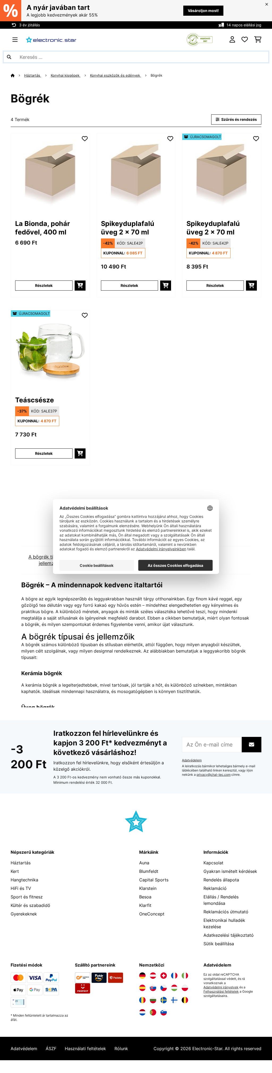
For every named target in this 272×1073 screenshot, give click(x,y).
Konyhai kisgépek (65, 75)
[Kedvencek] (244, 39)
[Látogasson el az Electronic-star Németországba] (142, 975)
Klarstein (147, 888)
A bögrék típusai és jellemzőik (49, 560)
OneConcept (151, 914)
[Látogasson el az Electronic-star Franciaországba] (174, 975)
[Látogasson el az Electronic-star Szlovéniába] (163, 1012)
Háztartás (32, 75)
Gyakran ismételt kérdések (230, 871)
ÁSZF (51, 1048)
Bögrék (157, 75)
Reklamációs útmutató (225, 911)
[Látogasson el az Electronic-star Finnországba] (174, 1000)
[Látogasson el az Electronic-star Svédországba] (163, 1000)
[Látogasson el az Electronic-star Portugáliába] (153, 1012)
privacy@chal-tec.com (214, 775)
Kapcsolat (213, 862)
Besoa (145, 896)
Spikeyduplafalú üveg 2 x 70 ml (127, 228)
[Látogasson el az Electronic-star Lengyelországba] (185, 988)
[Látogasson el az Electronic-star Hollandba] (142, 1012)
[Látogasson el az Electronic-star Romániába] (142, 1000)
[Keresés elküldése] (9, 57)
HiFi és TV (21, 888)
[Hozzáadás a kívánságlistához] (85, 139)
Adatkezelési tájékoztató (228, 935)
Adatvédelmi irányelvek (221, 987)
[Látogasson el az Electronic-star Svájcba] (163, 975)
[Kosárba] (80, 285)
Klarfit (145, 905)
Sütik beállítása (218, 943)
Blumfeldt (148, 871)
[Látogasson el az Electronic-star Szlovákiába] (153, 988)
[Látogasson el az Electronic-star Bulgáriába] (153, 1000)
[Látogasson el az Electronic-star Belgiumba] (185, 1000)
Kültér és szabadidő (30, 905)
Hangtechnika (24, 879)
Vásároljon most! (203, 10)
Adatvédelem (192, 760)
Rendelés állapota (221, 879)
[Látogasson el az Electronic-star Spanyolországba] (142, 988)
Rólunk (121, 1048)
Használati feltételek (85, 1048)
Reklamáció (215, 888)
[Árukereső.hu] (199, 39)
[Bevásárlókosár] (257, 39)
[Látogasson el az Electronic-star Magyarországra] (174, 988)
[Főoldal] (17, 75)
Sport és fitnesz (27, 896)
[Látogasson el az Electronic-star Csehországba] (163, 988)
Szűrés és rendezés (238, 119)
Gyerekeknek (24, 914)
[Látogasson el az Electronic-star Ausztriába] (153, 975)
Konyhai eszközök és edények (115, 75)
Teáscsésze (34, 400)
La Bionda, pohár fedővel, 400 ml (42, 228)
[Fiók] (232, 39)
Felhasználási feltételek (221, 991)
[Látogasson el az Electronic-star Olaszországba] (185, 975)
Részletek (44, 285)
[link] (50, 173)
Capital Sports (153, 879)
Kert (15, 871)
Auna (144, 862)
